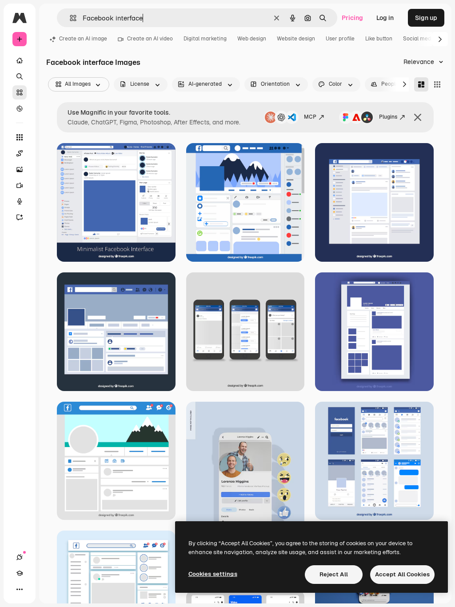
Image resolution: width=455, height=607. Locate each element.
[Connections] (19, 557)
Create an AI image (83, 38)
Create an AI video (150, 38)
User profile (340, 38)
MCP (310, 116)
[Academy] (19, 573)
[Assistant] (19, 217)
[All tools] (19, 137)
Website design (296, 38)
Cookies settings (212, 574)
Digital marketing (205, 38)
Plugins (388, 116)
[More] (19, 589)
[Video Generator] (19, 185)
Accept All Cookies (402, 574)
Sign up (426, 18)
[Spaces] (19, 153)
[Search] (19, 76)
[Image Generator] (19, 169)
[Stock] (19, 92)
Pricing (352, 18)
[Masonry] (421, 84)
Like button (378, 38)
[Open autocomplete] (69, 18)
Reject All (333, 574)
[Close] (417, 117)
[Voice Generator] (19, 201)
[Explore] (19, 108)
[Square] (437, 84)
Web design (251, 38)
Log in (385, 18)
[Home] (19, 60)
